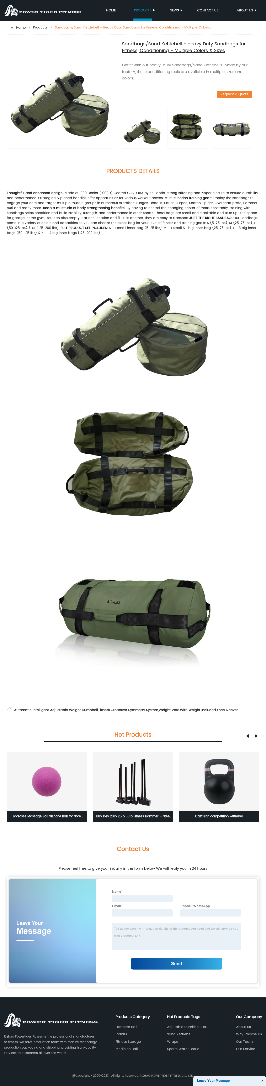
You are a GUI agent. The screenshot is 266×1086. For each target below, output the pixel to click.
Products (142, 10)
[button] (247, 736)
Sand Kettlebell (179, 1034)
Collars (121, 1034)
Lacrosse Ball (126, 1026)
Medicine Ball (127, 1048)
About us (245, 10)
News (174, 10)
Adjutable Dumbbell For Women (186, 1026)
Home (111, 10)
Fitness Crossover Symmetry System (128, 710)
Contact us (207, 10)
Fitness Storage (128, 1041)
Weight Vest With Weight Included (187, 710)
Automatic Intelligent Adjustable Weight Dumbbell (56, 710)
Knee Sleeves (227, 710)
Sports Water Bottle (183, 1048)
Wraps (172, 1041)
